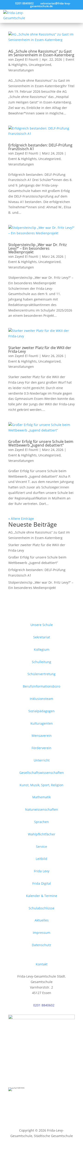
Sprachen (41, 822)
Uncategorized (40, 64)
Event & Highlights (22, 159)
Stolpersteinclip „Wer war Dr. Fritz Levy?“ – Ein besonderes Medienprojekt (37, 248)
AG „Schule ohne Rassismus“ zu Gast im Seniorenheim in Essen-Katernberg (41, 53)
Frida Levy (41, 871)
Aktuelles (42, 920)
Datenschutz (41, 945)
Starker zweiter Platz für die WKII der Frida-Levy (39, 349)
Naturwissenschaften (41, 809)
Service (41, 846)
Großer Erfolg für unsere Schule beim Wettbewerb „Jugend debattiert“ (40, 443)
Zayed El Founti (26, 59)
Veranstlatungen (21, 70)
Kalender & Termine (41, 896)
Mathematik (41, 797)
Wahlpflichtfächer (41, 834)
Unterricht (42, 760)
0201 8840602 (43, 1005)
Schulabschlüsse (41, 908)
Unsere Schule (41, 625)
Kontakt (41, 964)
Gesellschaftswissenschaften (41, 772)
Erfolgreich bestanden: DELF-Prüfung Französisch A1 (40, 147)
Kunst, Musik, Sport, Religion (41, 785)
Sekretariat (41, 637)
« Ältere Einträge (21, 518)
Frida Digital (41, 883)
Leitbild (41, 858)
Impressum (41, 932)
